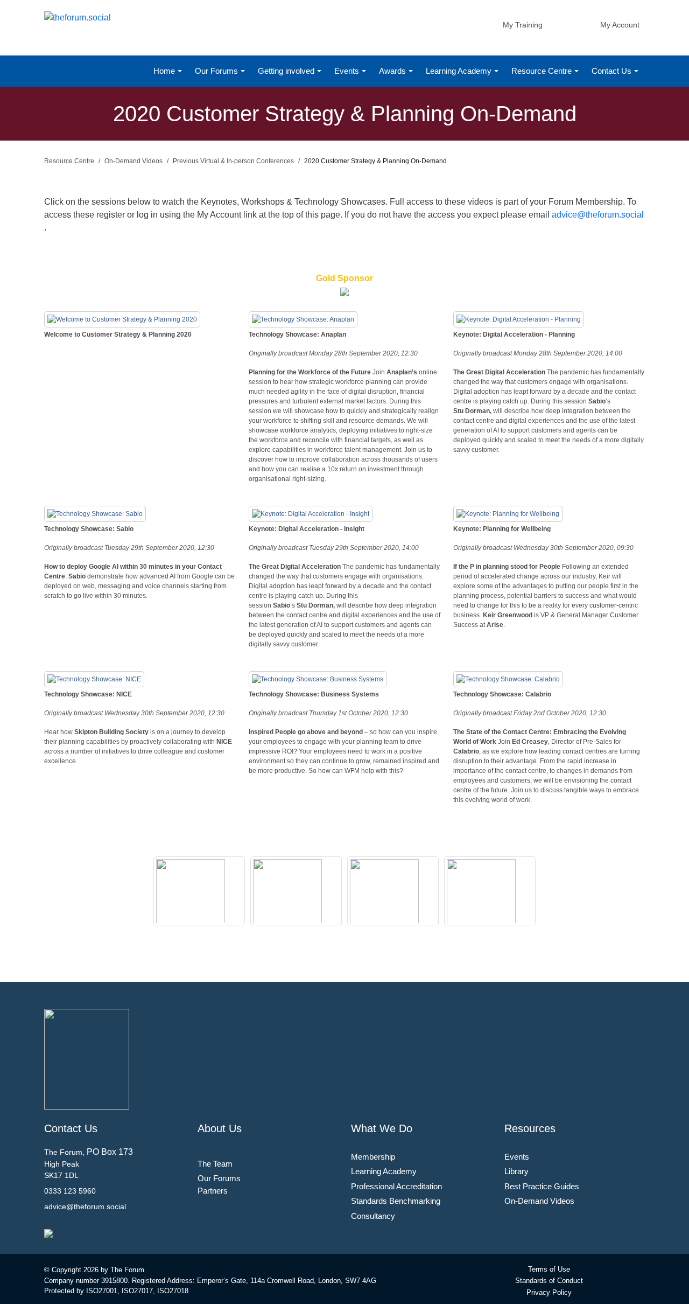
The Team (215, 1163)
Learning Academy (460, 70)
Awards (393, 70)
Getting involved (287, 70)
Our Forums (217, 70)
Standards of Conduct (549, 1281)
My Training (523, 24)
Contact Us (613, 70)
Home (165, 70)
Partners (213, 1190)
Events (347, 70)
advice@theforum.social (598, 214)
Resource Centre (542, 70)
